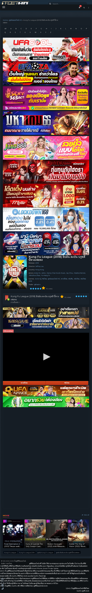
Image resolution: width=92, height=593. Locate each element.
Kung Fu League (10, 552)
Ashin (44, 273)
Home (5, 20)
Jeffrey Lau (39, 266)
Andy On (37, 273)
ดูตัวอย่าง (37, 284)
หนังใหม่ (76, 279)
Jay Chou (69, 273)
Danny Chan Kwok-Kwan (56, 273)
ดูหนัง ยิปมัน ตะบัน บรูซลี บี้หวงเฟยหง (67, 552)
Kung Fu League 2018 (26, 552)
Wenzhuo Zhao (34, 275)
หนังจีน (70, 279)
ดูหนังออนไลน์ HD (15, 20)
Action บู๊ (38, 279)
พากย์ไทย (64, 279)
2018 (37, 263)
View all (86, 515)
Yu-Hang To (45, 275)
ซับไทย (44, 279)
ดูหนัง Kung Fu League (45, 552)
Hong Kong (39, 270)
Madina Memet (79, 273)
